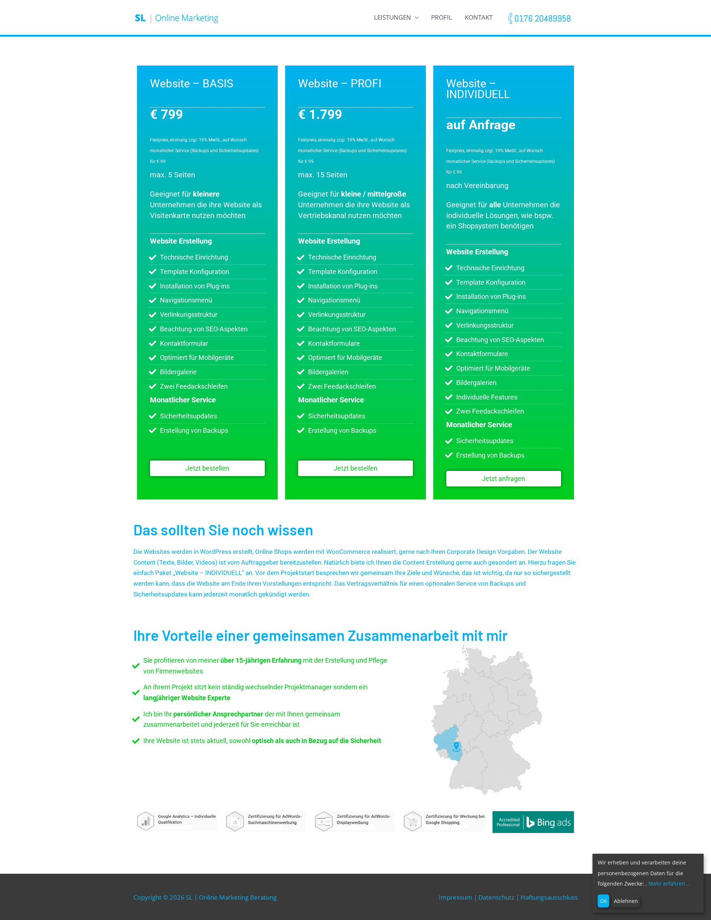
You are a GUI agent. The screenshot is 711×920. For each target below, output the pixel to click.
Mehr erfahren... (669, 883)
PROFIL (441, 17)
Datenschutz (496, 897)
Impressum (455, 897)
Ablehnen (626, 900)
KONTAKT (479, 17)
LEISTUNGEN (392, 17)
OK (603, 900)
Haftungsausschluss (549, 897)
